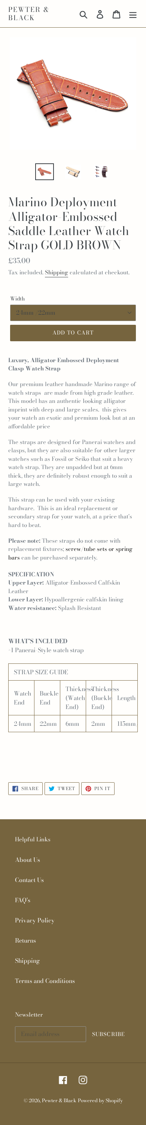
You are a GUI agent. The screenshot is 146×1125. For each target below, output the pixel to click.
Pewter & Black (28, 14)
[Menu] (133, 13)
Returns (25, 940)
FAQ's (22, 900)
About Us (27, 859)
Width (17, 299)
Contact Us (29, 879)
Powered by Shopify (100, 1100)
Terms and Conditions (45, 980)
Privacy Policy (35, 920)
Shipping (56, 272)
